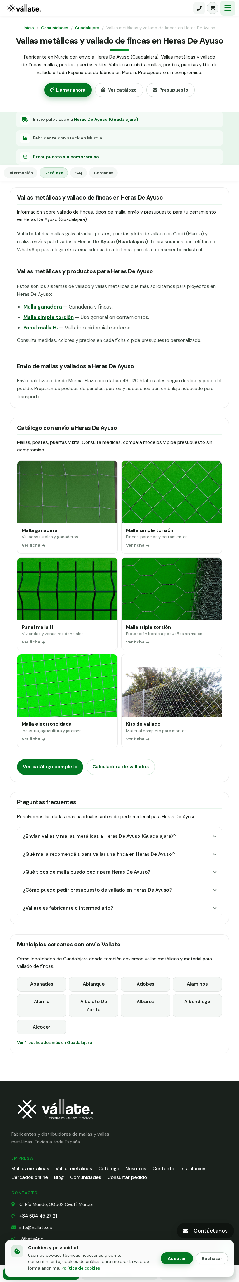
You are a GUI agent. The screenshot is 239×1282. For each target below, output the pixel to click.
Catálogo (53, 173)
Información (20, 173)
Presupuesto (173, 90)
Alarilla (41, 1001)
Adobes (145, 984)
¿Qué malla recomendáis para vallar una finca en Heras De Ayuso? (99, 854)
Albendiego (197, 1001)
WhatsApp (31, 1239)
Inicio (29, 28)
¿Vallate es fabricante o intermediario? (68, 908)
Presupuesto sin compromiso (66, 156)
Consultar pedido (127, 1177)
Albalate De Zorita (93, 1005)
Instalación (192, 1169)
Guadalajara (87, 28)
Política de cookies (80, 1268)
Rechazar (212, 1258)
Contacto (163, 1169)
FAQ (78, 173)
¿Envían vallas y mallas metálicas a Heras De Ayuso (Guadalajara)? (99, 836)
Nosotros (135, 1169)
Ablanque (94, 984)
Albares (145, 1001)
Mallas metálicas (30, 1169)
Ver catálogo (122, 90)
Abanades (41, 984)
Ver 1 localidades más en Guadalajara (54, 1042)
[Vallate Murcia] (54, 1123)
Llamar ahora (71, 90)
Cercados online (29, 1177)
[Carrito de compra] (212, 8)
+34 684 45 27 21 (38, 1216)
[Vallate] (98, 8)
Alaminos (197, 984)
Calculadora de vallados (120, 767)
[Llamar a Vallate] (199, 8)
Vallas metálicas (73, 1169)
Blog (59, 1177)
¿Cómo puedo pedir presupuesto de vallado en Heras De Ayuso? (97, 890)
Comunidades (54, 28)
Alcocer (41, 1027)
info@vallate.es (35, 1227)
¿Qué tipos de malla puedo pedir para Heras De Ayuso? (86, 872)
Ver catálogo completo (50, 767)
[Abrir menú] (227, 8)
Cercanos (103, 173)
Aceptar (177, 1258)
